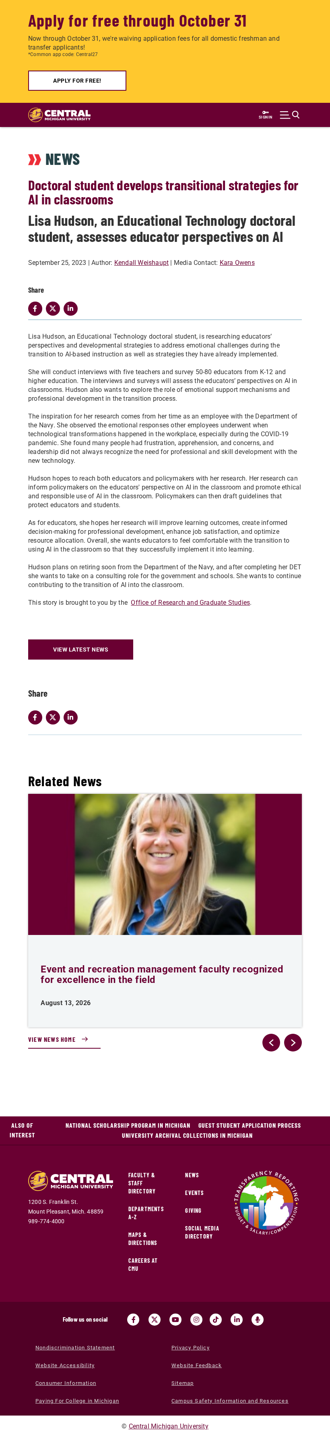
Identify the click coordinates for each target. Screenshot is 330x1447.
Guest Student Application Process (249, 1125)
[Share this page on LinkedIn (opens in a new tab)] (72, 717)
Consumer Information (65, 1383)
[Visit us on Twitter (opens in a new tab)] (154, 1319)
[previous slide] (271, 1042)
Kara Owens (237, 262)
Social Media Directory (202, 1232)
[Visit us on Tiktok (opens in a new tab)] (216, 1319)
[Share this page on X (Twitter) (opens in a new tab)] (55, 717)
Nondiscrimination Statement (75, 1348)
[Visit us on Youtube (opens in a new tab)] (175, 1319)
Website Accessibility (65, 1365)
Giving (193, 1210)
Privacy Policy (190, 1348)
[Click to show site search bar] (290, 115)
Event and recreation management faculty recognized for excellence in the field (162, 974)
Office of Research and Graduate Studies (190, 602)
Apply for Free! (77, 80)
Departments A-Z (146, 1212)
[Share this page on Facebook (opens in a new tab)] (37, 717)
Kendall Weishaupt (141, 262)
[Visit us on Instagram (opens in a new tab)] (196, 1319)
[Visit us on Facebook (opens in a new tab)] (133, 1319)
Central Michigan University (168, 1426)
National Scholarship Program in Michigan (128, 1125)
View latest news (80, 649)
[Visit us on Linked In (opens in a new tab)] (236, 1319)
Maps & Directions (142, 1238)
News (192, 1175)
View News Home (52, 1039)
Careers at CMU (143, 1264)
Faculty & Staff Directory (142, 1183)
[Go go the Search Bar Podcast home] (257, 1319)
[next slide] (293, 1042)
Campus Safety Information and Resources (230, 1401)
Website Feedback (196, 1365)
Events (194, 1192)
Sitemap (182, 1383)
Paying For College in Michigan (77, 1401)
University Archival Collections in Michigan (187, 1135)
